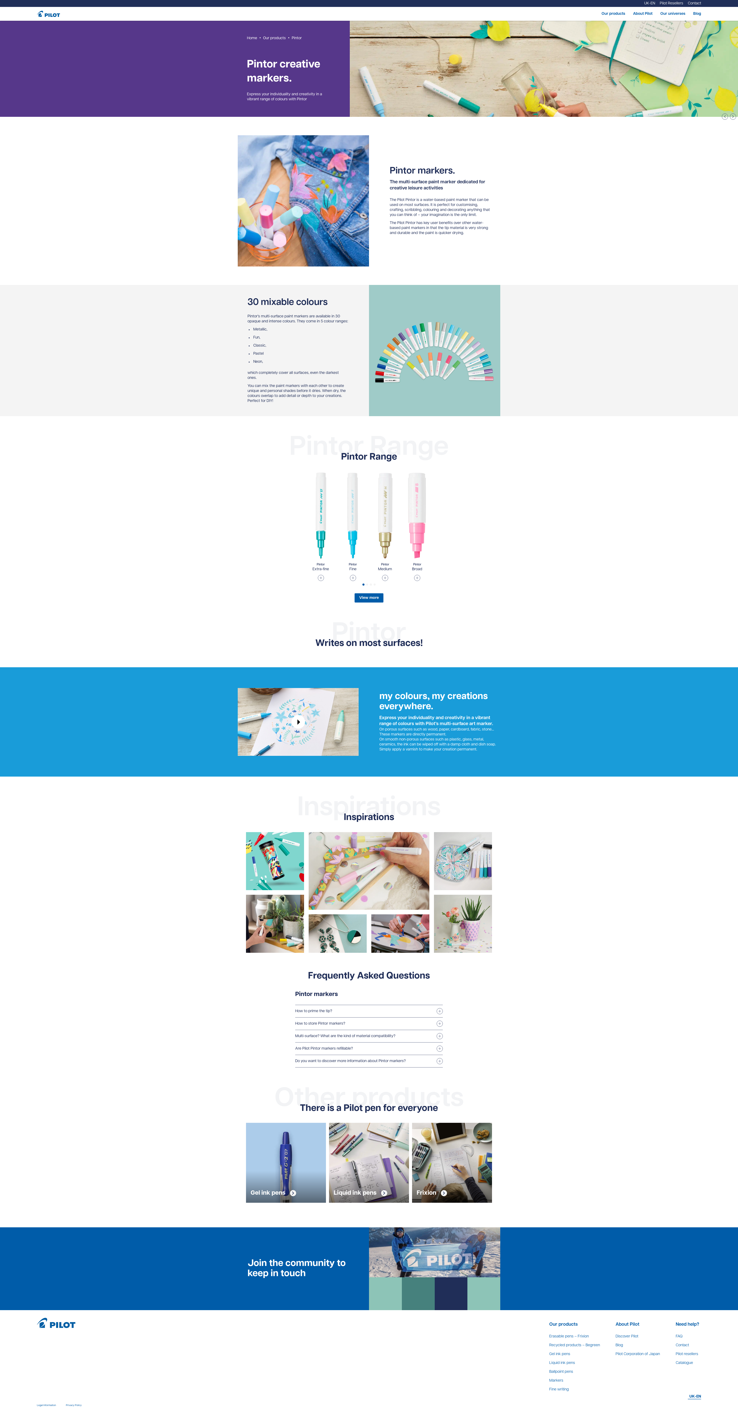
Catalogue (684, 1363)
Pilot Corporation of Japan (638, 1354)
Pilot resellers (687, 1354)
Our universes (672, 14)
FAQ (679, 1336)
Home (252, 38)
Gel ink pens (559, 1354)
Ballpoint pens (561, 1372)
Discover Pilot (627, 1336)
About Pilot (642, 14)
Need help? (687, 1324)
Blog (697, 14)
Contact (682, 1345)
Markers (556, 1381)
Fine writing (559, 1389)
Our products (613, 14)
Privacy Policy (74, 1405)
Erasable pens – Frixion (569, 1336)
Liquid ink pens (562, 1363)
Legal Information (46, 1405)
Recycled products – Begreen (574, 1345)
